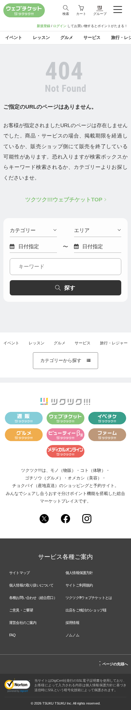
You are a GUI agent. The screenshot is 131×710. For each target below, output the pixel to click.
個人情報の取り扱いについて (31, 585)
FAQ (12, 635)
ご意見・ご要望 (21, 610)
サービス (82, 343)
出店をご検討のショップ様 (86, 610)
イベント (11, 343)
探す (69, 287)
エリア (82, 230)
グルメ (60, 343)
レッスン (36, 343)
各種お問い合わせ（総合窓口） (33, 598)
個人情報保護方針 (79, 573)
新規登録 (43, 26)
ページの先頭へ (113, 663)
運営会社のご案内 (23, 623)
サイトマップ (19, 573)
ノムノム (72, 635)
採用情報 (72, 623)
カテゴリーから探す (65, 360)
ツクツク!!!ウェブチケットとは (89, 598)
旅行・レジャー (114, 343)
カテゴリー (23, 230)
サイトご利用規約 (79, 585)
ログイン (59, 26)
